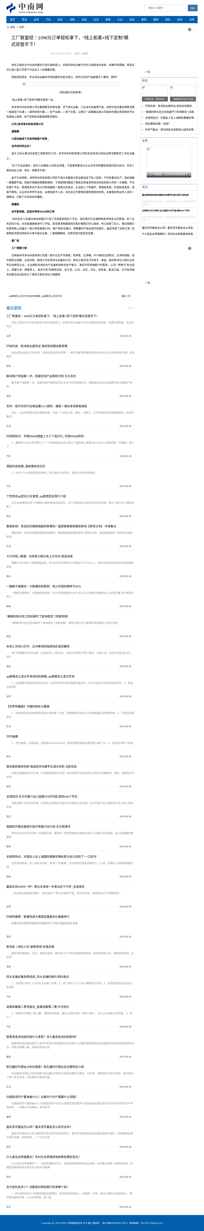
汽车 (48, 19)
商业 (60, 19)
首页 (12, 19)
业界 (36, 19)
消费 (72, 19)
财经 (167, 19)
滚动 (132, 19)
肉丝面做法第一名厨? (157, 123)
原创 (24, 19)
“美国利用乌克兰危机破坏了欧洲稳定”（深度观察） (173, 112)
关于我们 (87, 1223)
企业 (120, 19)
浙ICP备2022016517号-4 (114, 1223)
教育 (143, 19)
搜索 (193, 8)
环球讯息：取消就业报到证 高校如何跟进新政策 (172, 106)
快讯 (179, 19)
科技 (84, 19)
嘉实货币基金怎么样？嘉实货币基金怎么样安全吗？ (171, 228)
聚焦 (108, 19)
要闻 (155, 19)
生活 (96, 19)
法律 (191, 19)
